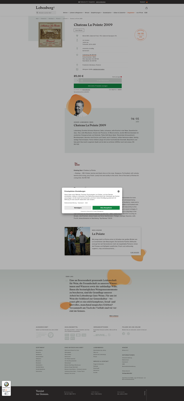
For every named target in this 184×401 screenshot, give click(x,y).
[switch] (6, 394)
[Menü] (10, 382)
